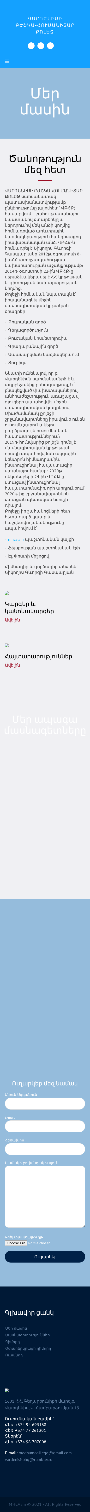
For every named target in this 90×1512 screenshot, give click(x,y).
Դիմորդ (12, 1341)
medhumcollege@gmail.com (45, 1453)
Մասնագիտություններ (27, 1335)
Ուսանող (14, 1355)
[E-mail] (50, 45)
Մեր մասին (16, 1328)
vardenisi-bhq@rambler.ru (28, 1459)
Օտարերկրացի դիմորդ (28, 1348)
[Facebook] (31, 45)
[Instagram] (40, 45)
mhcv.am (16, 539)
